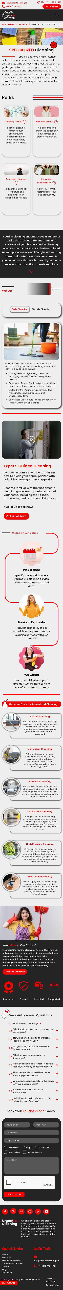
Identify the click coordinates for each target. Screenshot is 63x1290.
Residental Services (11, 1260)
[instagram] (30, 1212)
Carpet (29, 1148)
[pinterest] (21, 1212)
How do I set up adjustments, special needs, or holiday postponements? (31, 1065)
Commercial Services (12, 1263)
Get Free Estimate (15, 971)
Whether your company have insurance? (27, 1056)
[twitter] (13, 1211)
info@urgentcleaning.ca (16, 3)
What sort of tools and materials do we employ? (31, 1031)
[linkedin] (38, 1212)
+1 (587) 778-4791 (13, 6)
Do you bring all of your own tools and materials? (29, 1048)
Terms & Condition (50, 1280)
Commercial (13, 1148)
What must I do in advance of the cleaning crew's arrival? (30, 1100)
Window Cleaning (34, 1152)
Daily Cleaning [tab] (20, 309)
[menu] (57, 15)
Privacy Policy (52, 1285)
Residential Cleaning (14, 24)
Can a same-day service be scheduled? (26, 1091)
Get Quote (51, 6)
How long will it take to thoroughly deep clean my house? (29, 1039)
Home (5, 1254)
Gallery (5, 1266)
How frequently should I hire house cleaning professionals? (30, 1074)
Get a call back (16, 516)
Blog (4, 1269)
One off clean (14, 1152)
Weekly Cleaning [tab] (41, 309)
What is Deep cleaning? (23, 1023)
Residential (44, 1148)
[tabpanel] (31, 363)
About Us (6, 1257)
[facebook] (5, 1212)
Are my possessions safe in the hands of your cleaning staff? (31, 1082)
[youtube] (46, 1212)
